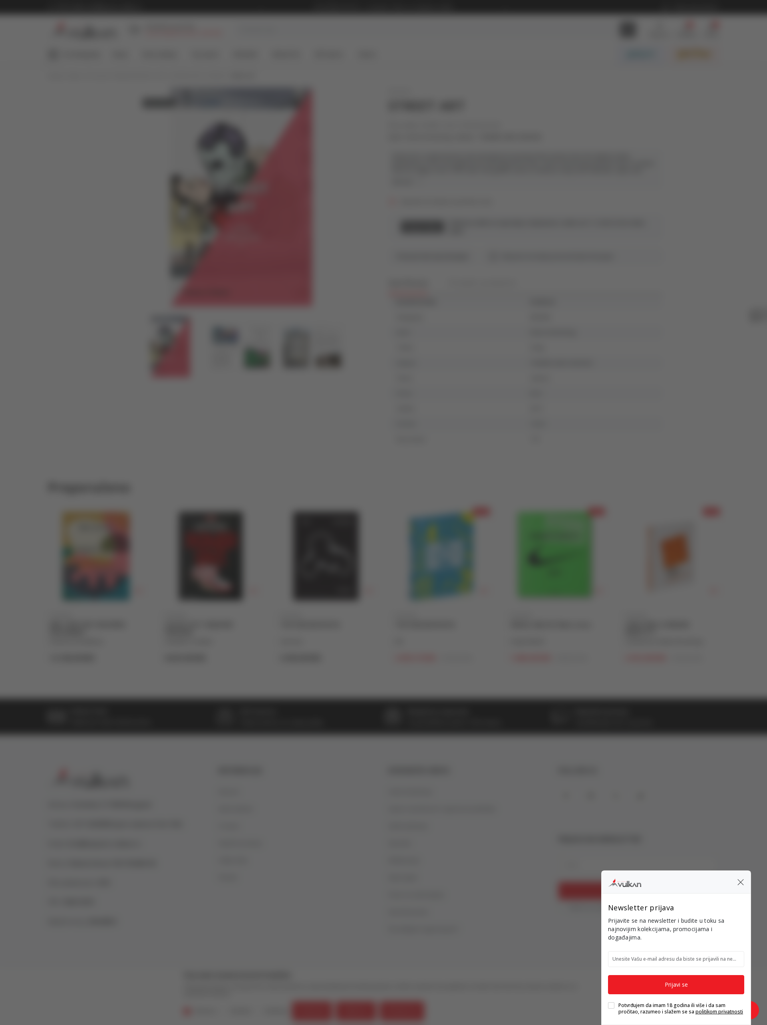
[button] (741, 882)
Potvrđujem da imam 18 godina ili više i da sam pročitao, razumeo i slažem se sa (680, 1008)
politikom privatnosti (719, 1011)
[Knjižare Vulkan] (624, 881)
